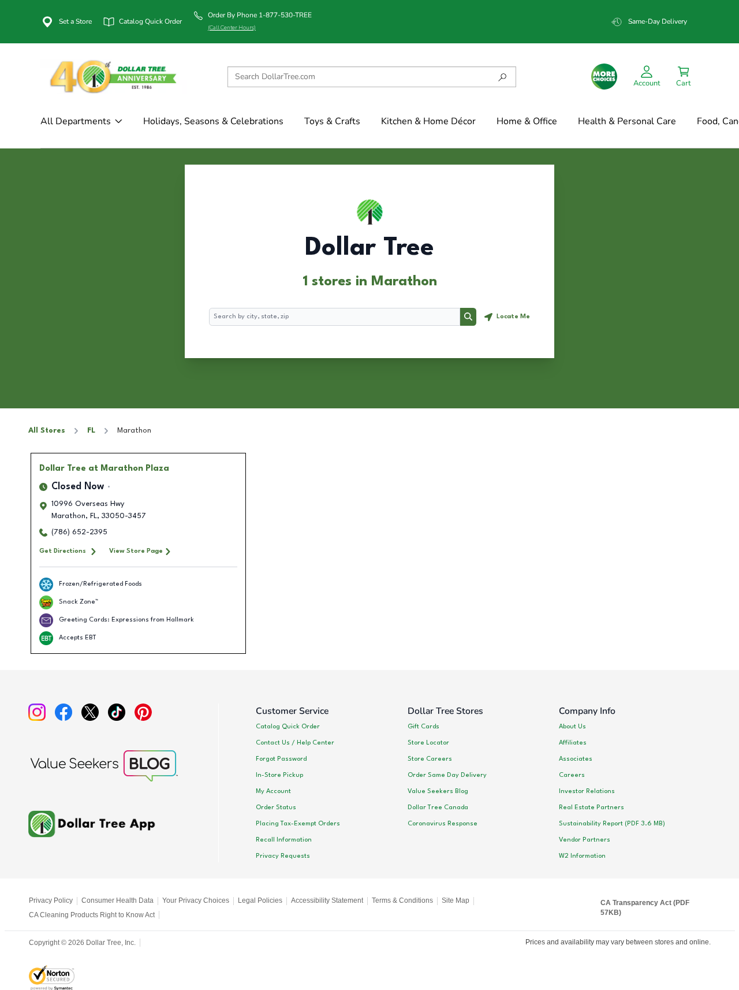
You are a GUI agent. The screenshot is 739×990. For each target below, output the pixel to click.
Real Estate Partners (591, 807)
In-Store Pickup (279, 775)
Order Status (276, 807)
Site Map (455, 900)
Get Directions (62, 551)
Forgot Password (281, 758)
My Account (273, 791)
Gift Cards (423, 726)
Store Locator (428, 742)
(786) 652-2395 (79, 532)
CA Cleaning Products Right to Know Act (92, 915)
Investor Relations (587, 791)
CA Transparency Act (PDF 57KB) (644, 908)
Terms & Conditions (402, 900)
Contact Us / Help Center (295, 742)
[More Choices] (604, 77)
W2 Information (582, 856)
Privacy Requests (283, 856)
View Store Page (136, 551)
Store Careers (430, 758)
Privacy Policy (51, 900)
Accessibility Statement (327, 900)
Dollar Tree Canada (438, 807)
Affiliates (573, 742)
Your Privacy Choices (195, 900)
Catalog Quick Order (288, 726)
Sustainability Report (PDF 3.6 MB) (612, 823)
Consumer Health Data (117, 900)
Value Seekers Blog (438, 791)
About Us (572, 726)
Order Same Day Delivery (447, 775)
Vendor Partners (584, 839)
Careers (572, 775)
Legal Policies (260, 900)
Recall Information (284, 839)
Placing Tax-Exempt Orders (298, 823)
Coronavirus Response (442, 823)
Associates (575, 758)
